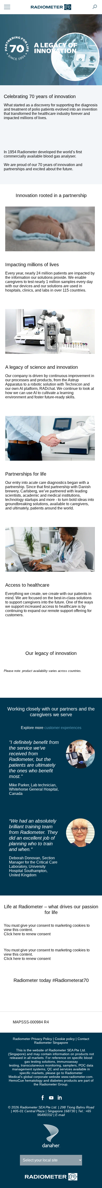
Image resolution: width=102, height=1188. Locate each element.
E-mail (60, 1115)
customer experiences (62, 728)
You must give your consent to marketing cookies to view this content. (47, 929)
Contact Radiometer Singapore (61, 1040)
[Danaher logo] (51, 1145)
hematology (33, 1080)
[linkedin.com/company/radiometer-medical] (59, 1100)
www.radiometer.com (77, 1077)
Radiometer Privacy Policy (32, 1039)
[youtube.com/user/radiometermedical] (51, 1100)
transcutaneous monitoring (41, 1065)
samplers (70, 1065)
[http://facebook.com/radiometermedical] (42, 1100)
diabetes (56, 1080)
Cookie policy (65, 1039)
